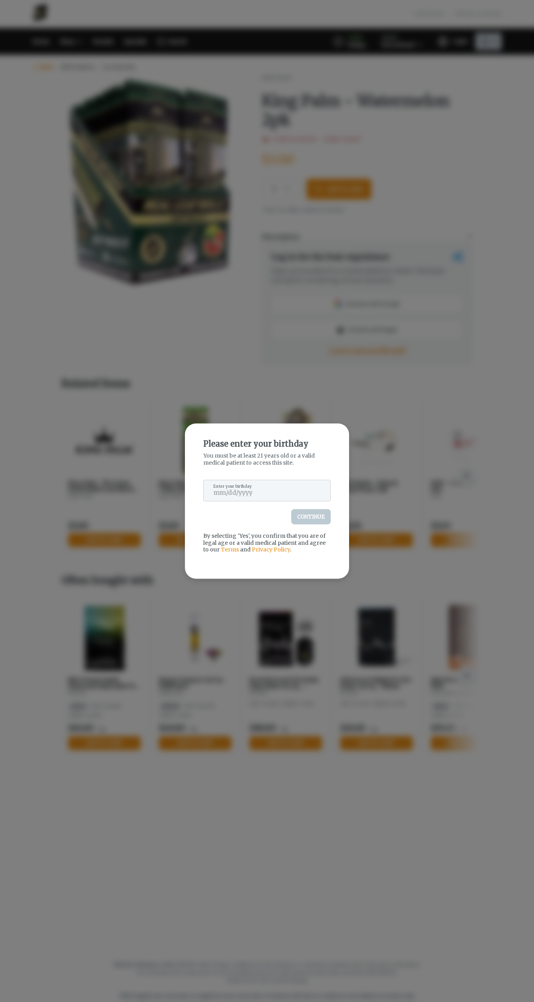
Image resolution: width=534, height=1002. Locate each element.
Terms (230, 549)
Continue (311, 517)
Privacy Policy (271, 549)
